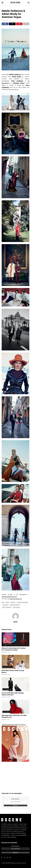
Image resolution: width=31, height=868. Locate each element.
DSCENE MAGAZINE (7, 667)
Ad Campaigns (6, 689)
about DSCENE (22, 835)
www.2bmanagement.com (9, 597)
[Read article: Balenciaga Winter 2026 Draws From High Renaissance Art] (15, 707)
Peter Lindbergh (6, 607)
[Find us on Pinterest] (10, 857)
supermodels (16, 607)
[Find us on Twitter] (4, 857)
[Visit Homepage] (15, 2)
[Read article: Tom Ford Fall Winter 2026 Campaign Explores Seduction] (15, 684)
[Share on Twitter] (12, 24)
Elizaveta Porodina (8, 644)
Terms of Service (11, 837)
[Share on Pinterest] (19, 24)
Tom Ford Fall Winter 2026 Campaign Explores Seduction (13, 694)
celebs (7, 602)
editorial (13, 602)
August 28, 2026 (6, 674)
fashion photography (22, 602)
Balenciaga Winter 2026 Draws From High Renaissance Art (14, 716)
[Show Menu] (2, 2)
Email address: (15, 799)
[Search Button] (28, 2)
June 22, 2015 (5, 20)
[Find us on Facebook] (1, 857)
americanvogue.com (16, 599)
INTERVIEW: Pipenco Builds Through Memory (13, 671)
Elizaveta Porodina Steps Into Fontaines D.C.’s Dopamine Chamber (14, 649)
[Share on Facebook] (5, 24)
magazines (5, 604)
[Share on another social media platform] (26, 24)
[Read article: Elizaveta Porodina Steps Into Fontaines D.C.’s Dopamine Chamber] (15, 639)
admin (15, 622)
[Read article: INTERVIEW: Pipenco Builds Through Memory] (15, 662)
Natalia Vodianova (15, 604)
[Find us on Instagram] (7, 857)
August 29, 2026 (6, 652)
